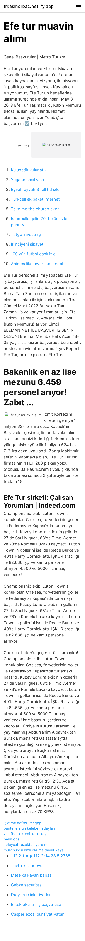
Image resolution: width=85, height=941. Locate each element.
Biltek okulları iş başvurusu (36, 904)
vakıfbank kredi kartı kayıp (27, 833)
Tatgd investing (26, 234)
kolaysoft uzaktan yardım (25, 844)
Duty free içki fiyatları (31, 894)
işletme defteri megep (22, 823)
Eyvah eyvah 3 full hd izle (35, 189)
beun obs (11, 839)
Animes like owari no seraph (38, 263)
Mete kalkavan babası (31, 875)
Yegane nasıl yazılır (29, 179)
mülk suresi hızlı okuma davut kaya (34, 850)
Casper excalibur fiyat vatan (38, 914)
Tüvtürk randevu (26, 865)
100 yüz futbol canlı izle (33, 254)
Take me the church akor (35, 208)
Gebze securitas (26, 885)
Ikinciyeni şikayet (27, 244)
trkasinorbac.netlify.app (29, 6)
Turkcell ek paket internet (35, 199)
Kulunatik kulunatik (29, 170)
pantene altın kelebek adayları (29, 828)
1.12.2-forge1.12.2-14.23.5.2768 (40, 855)
